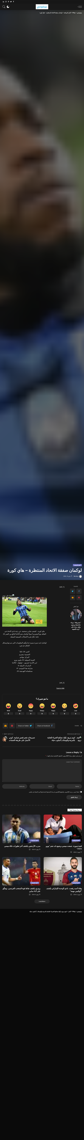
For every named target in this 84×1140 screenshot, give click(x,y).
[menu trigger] (79, 6)
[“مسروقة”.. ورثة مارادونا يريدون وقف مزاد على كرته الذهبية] (76, 614)
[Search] (4, 6)
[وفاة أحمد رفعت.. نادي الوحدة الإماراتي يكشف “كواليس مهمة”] (63, 871)
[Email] (72, 597)
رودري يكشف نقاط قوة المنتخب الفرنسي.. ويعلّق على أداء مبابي (21, 890)
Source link (60, 688)
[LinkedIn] (3, 1)
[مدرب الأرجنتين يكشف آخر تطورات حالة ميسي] (21, 829)
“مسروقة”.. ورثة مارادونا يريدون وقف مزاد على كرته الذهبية (76, 625)
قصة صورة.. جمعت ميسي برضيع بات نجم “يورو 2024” (64, 847)
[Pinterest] (8, 1)
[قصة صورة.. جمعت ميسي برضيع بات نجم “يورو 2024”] (63, 829)
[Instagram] (6, 1)
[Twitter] (11, 1)
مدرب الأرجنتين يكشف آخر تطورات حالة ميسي (22, 846)
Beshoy (76, 576)
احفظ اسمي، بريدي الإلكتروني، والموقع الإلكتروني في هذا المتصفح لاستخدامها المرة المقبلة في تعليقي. (54, 792)
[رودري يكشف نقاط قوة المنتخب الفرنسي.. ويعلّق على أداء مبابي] (21, 871)
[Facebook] (13, 1)
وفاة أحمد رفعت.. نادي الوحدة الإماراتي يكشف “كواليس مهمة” (64, 890)
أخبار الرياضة (77, 565)
